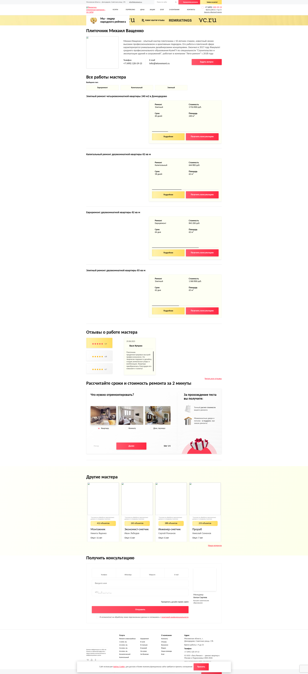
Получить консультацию (202, 136)
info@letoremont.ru (135, 2)
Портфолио (130, 10)
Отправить (140, 609)
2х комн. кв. (123, 645)
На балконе (144, 654)
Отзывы (164, 642)
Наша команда (215, 546)
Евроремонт (102, 88)
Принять (201, 667)
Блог (162, 10)
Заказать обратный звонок (213, 12)
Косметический (124, 654)
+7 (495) (213, 7)
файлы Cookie (119, 667)
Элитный (171, 88)
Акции (152, 10)
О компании (174, 10)
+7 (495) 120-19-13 (132, 63)
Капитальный (136, 88)
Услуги (115, 10)
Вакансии (164, 645)
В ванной (143, 648)
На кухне (143, 651)
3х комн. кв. (123, 648)
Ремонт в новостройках (127, 639)
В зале (142, 642)
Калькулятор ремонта (190, 2)
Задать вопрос (207, 62)
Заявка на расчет (212, 2)
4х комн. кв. (123, 651)
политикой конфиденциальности (175, 617)
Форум (163, 648)
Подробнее (168, 137)
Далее (131, 446)
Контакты (191, 10)
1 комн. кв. (123, 642)
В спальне (144, 645)
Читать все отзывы (213, 379)
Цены (142, 10)
